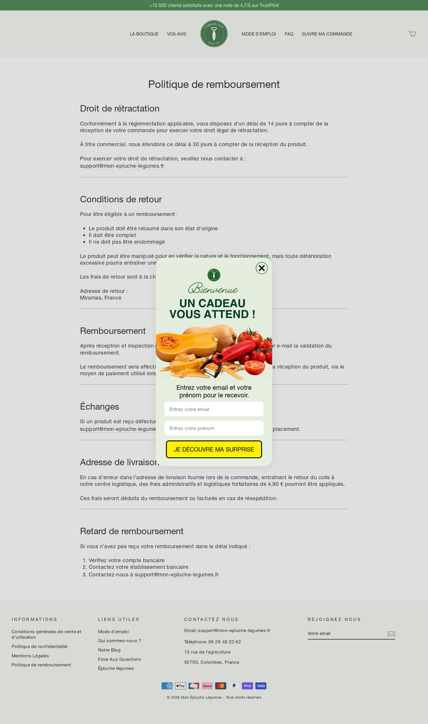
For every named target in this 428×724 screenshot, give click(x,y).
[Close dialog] (262, 268)
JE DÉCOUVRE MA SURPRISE (214, 449)
